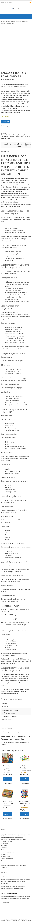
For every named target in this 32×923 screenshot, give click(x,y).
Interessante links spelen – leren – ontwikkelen (13, 865)
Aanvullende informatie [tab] (18, 145)
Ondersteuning (5, 863)
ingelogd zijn (10, 742)
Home (3, 21)
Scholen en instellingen (7, 858)
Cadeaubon (4, 867)
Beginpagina (4, 843)
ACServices (29, 920)
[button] (5, 126)
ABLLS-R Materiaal (12, 135)
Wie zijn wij (4, 845)
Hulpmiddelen (10, 21)
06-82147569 (4, 883)
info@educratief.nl (6, 876)
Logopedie (18, 21)
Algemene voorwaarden (7, 852)
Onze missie (4, 847)
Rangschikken (18, 136)
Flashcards (20, 135)
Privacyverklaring (5, 856)
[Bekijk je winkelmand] (29, 16)
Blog (2, 860)
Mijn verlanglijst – (8, 841)
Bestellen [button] (7, 779)
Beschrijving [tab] (7, 144)
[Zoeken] (30, 2)
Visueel (8, 138)
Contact (3, 850)
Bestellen (6, 121)
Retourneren (4, 854)
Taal (23, 136)
